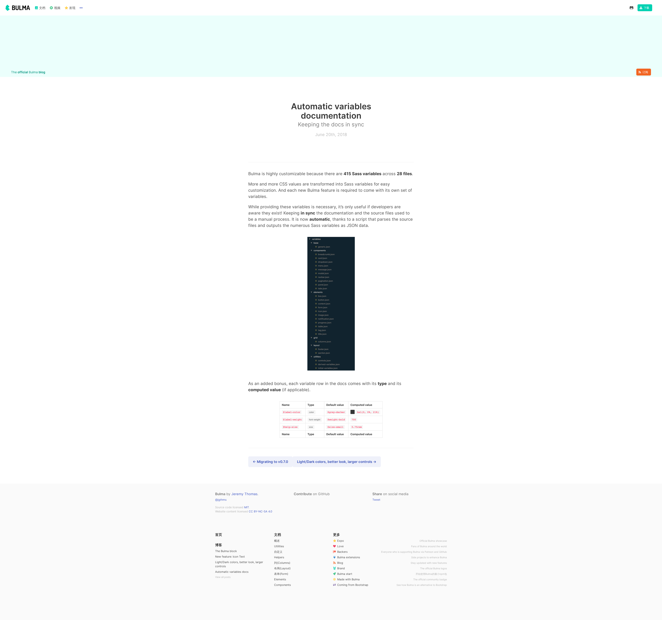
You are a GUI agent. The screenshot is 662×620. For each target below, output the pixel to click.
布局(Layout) (282, 568)
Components (282, 585)
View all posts (222, 577)
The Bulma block (226, 551)
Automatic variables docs (231, 571)
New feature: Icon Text (230, 556)
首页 (218, 535)
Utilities (279, 546)
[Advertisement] (331, 43)
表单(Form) (281, 574)
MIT (246, 507)
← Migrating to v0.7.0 (270, 462)
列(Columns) (282, 562)
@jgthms (221, 499)
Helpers (279, 557)
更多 (336, 535)
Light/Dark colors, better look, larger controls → (336, 462)
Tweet (376, 499)
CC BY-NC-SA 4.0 (260, 511)
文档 (277, 535)
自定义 (278, 551)
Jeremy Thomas (244, 494)
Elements (280, 579)
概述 (277, 540)
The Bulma (28, 72)
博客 (218, 545)
